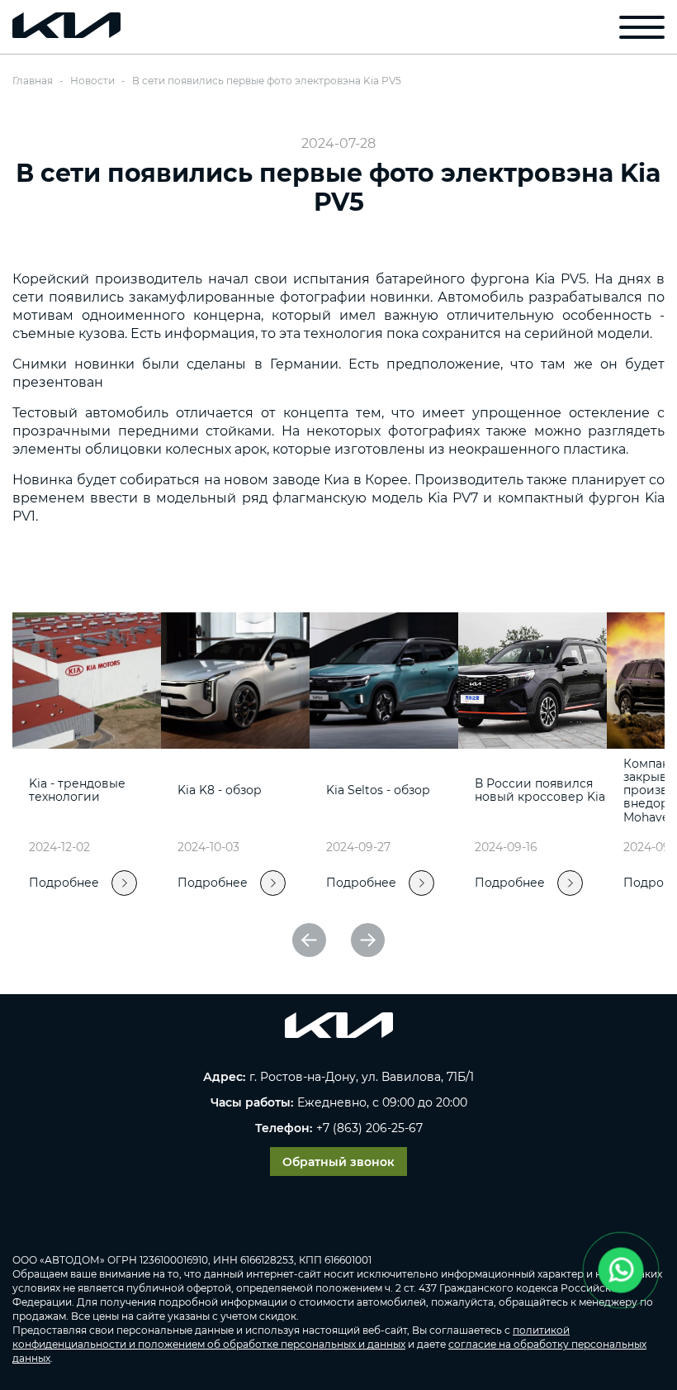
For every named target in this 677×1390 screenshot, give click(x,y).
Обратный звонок (338, 1161)
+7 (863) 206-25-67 (369, 1128)
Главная (32, 81)
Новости (92, 81)
